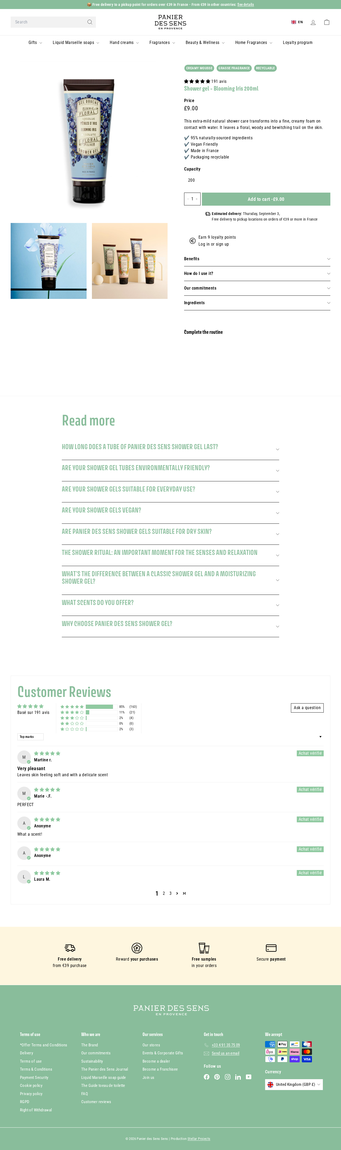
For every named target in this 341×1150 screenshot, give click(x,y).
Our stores (151, 1045)
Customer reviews (96, 1101)
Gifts (33, 42)
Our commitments (200, 288)
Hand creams (122, 42)
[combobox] (53, 22)
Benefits (191, 258)
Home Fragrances (251, 42)
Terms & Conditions (36, 1069)
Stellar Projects (199, 1139)
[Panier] (327, 22)
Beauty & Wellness (203, 42)
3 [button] (170, 893)
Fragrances (160, 42)
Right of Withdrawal (36, 1110)
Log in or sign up (213, 244)
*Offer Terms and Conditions (43, 1045)
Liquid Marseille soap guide (103, 1077)
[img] (47, 753)
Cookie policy (31, 1085)
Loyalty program (297, 42)
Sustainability (92, 1061)
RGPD (25, 1101)
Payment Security (34, 1077)
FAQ (84, 1093)
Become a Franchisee (160, 1069)
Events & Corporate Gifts (163, 1053)
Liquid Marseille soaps (74, 42)
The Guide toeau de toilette (103, 1085)
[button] (197, 81)
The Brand (89, 1045)
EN (300, 22)
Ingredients (194, 302)
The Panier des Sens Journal (104, 1069)
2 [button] (164, 893)
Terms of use (31, 1061)
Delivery (26, 1053)
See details (245, 4)
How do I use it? (198, 273)
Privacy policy (31, 1093)
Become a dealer (156, 1061)
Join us (149, 1077)
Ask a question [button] (307, 707)
